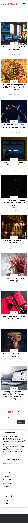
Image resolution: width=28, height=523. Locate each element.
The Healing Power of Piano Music (14, 355)
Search (7, 417)
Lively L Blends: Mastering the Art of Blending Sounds (14, 163)
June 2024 (6, 486)
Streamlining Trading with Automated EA (14, 48)
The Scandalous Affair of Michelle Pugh (14, 279)
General (14, 159)
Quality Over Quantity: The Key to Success (14, 317)
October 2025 (7, 480)
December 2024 (8, 483)
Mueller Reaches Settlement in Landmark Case (14, 241)
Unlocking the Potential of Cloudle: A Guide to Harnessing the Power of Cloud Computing (14, 395)
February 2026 (7, 477)
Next (17, 412)
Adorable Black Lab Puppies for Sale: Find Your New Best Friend (14, 202)
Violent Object (9, 4)
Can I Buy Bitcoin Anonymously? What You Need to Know (14, 126)
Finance (14, 43)
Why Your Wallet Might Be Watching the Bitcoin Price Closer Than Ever (14, 87)
